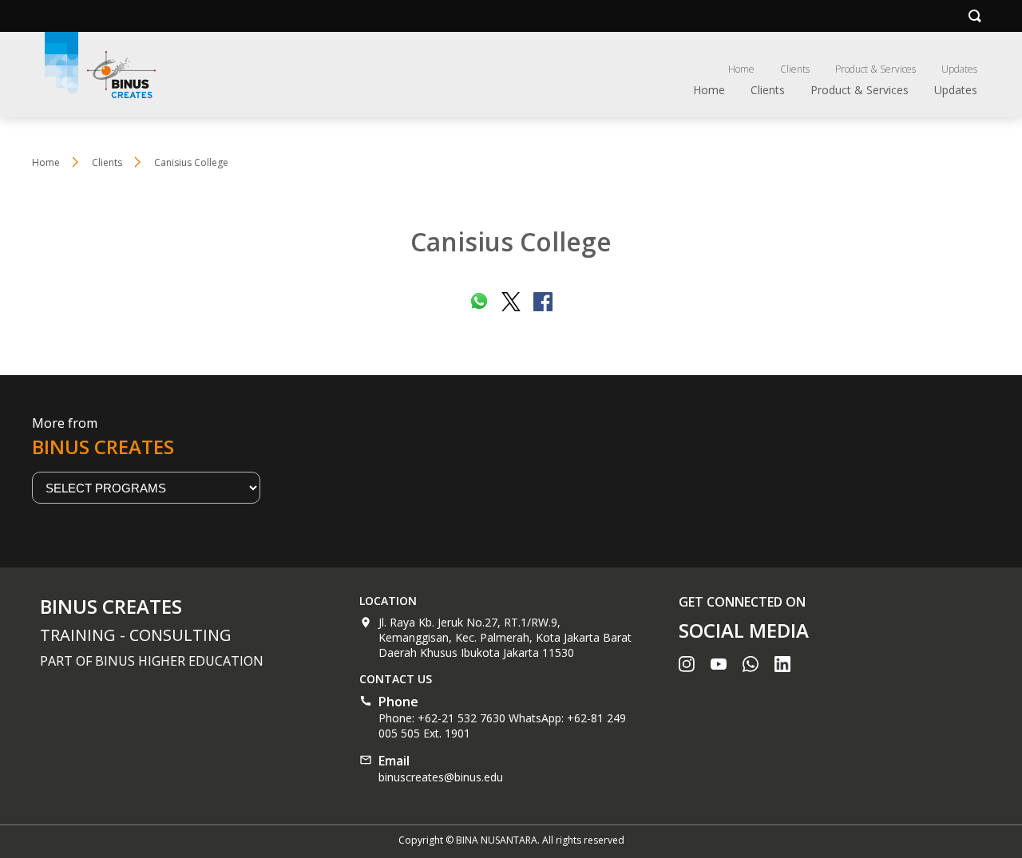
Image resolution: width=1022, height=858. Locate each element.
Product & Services (875, 69)
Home (741, 69)
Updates (959, 69)
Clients (795, 69)
